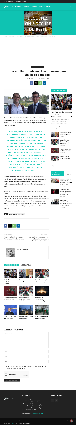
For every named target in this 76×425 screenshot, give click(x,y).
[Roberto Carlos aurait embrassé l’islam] (10, 310)
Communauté (19, 36)
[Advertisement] (38, 52)
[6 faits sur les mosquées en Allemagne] (26, 310)
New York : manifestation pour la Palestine (10, 281)
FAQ (10, 420)
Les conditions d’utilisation (43, 420)
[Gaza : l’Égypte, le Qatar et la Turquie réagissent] (42, 273)
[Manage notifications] (71, 420)
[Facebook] (67, 1)
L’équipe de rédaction (29, 420)
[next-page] (8, 322)
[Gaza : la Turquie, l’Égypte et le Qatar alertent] (26, 291)
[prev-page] (5, 322)
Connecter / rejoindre (21, 1)
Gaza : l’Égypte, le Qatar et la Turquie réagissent (65, 142)
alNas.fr (12, 423)
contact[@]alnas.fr (37, 414)
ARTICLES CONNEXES (11, 265)
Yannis (52, 116)
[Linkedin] (44, 83)
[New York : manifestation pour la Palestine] (10, 273)
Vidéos (34, 6)
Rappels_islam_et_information (16, 214)
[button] (70, 6)
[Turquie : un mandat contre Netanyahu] (26, 273)
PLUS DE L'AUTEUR (25, 265)
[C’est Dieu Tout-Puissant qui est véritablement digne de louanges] (42, 291)
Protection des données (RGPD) (60, 420)
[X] (71, 1)
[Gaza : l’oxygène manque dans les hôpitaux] (42, 310)
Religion (26, 6)
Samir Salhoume (33, 78)
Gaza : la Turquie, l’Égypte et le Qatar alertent (24, 299)
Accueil (5, 36)
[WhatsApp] (40, 83)
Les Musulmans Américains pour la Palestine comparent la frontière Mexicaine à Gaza (39, 239)
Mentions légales (17, 420)
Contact (48, 6)
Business (41, 6)
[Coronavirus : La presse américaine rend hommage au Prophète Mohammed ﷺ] (55, 180)
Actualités (18, 6)
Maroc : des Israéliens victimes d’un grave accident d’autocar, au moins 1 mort (14, 239)
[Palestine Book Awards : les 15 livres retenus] (10, 291)
